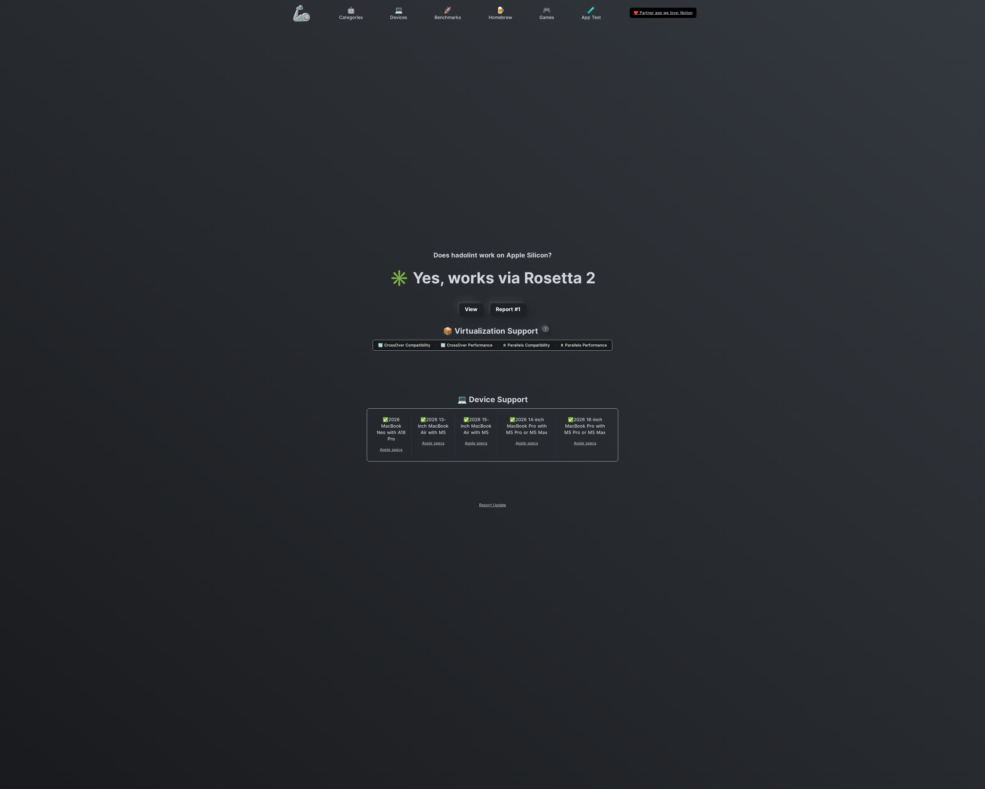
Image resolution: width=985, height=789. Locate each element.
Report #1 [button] (508, 309)
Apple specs (391, 449)
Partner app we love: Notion (663, 12)
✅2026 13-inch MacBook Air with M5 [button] (433, 426)
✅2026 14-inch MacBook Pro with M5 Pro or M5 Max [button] (526, 426)
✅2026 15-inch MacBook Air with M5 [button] (476, 426)
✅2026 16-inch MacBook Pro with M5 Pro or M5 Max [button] (585, 426)
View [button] (471, 309)
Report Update (492, 505)
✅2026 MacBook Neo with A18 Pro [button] (391, 429)
